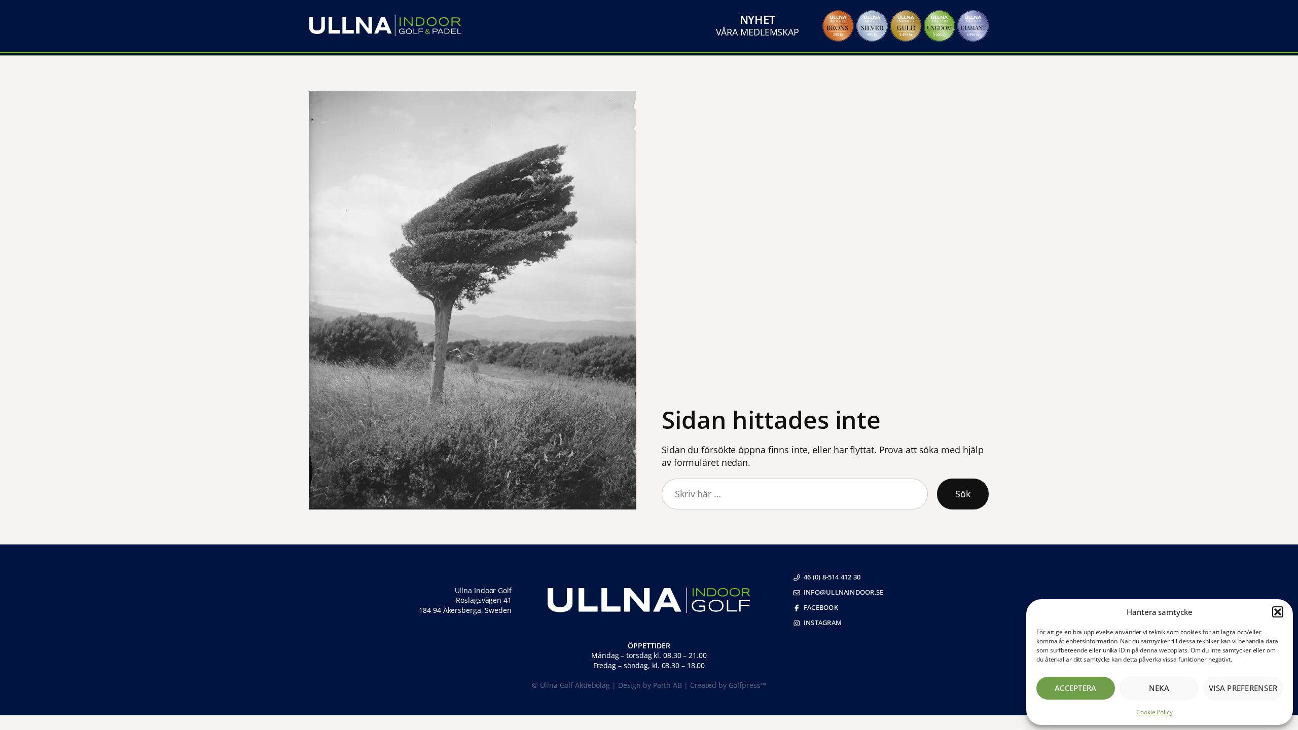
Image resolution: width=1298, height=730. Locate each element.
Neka (1159, 688)
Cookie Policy (1154, 712)
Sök (962, 494)
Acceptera (1075, 688)
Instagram (823, 622)
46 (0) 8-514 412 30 (832, 576)
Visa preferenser (1243, 688)
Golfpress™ (747, 685)
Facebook (821, 607)
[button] (1278, 612)
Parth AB (667, 685)
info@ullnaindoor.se (844, 592)
